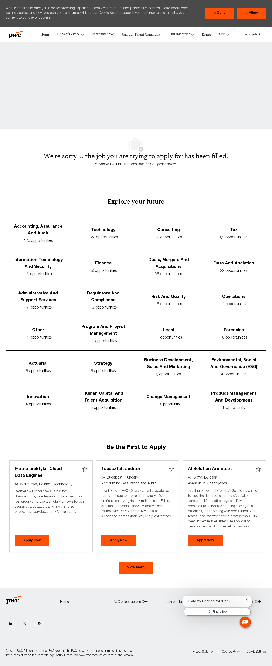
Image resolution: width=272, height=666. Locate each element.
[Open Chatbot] (245, 622)
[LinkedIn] (10, 623)
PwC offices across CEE (130, 602)
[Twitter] (24, 623)
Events (206, 34)
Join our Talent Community (142, 34)
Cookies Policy (231, 651)
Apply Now (36, 540)
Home (45, 34)
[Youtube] (39, 623)
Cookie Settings (256, 651)
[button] (136, 568)
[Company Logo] (16, 34)
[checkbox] (84, 469)
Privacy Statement (203, 651)
